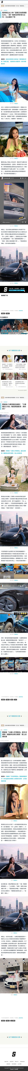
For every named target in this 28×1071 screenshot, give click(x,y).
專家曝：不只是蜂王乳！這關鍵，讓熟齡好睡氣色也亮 (7, 365)
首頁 (1, 10)
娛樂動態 (5, 10)
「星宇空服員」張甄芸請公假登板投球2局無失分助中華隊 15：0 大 (20, 365)
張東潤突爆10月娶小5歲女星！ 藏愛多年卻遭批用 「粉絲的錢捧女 (7, 383)
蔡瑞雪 (3, 313)
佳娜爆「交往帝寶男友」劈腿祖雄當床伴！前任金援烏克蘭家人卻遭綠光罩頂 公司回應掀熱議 (14, 778)
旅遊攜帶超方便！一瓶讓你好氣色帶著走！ (20, 383)
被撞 (12, 699)
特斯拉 (7, 313)
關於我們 (6, 1061)
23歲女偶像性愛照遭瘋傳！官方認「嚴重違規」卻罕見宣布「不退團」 (16, 5)
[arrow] (2, 2)
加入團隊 (19, 1064)
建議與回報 (22, 1061)
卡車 (15, 699)
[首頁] (14, 1054)
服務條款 (8, 1064)
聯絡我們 (11, 1061)
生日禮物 (13, 1020)
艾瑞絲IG (15, 994)
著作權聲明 (14, 1064)
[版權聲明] (21, 310)
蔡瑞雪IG (16, 103)
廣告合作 (16, 1061)
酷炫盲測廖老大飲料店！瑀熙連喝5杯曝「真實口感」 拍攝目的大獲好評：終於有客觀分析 (13, 61)
